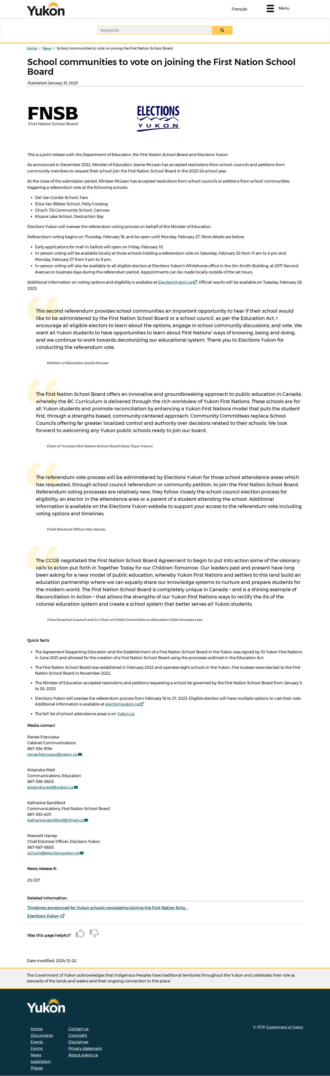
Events (37, 1042)
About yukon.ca (83, 1055)
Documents (42, 1035)
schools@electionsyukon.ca (53, 853)
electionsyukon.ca (122, 704)
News (47, 48)
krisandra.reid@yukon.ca (50, 787)
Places (37, 1068)
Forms (37, 1048)
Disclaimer (78, 1042)
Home (32, 48)
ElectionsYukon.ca (175, 282)
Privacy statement (85, 1048)
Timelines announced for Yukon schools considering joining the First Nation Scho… (107, 908)
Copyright (77, 1035)
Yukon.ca (125, 714)
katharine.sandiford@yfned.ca (55, 820)
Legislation (41, 1061)
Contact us (78, 1029)
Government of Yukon (284, 1027)
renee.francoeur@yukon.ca (52, 754)
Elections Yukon (43, 916)
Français (239, 9)
